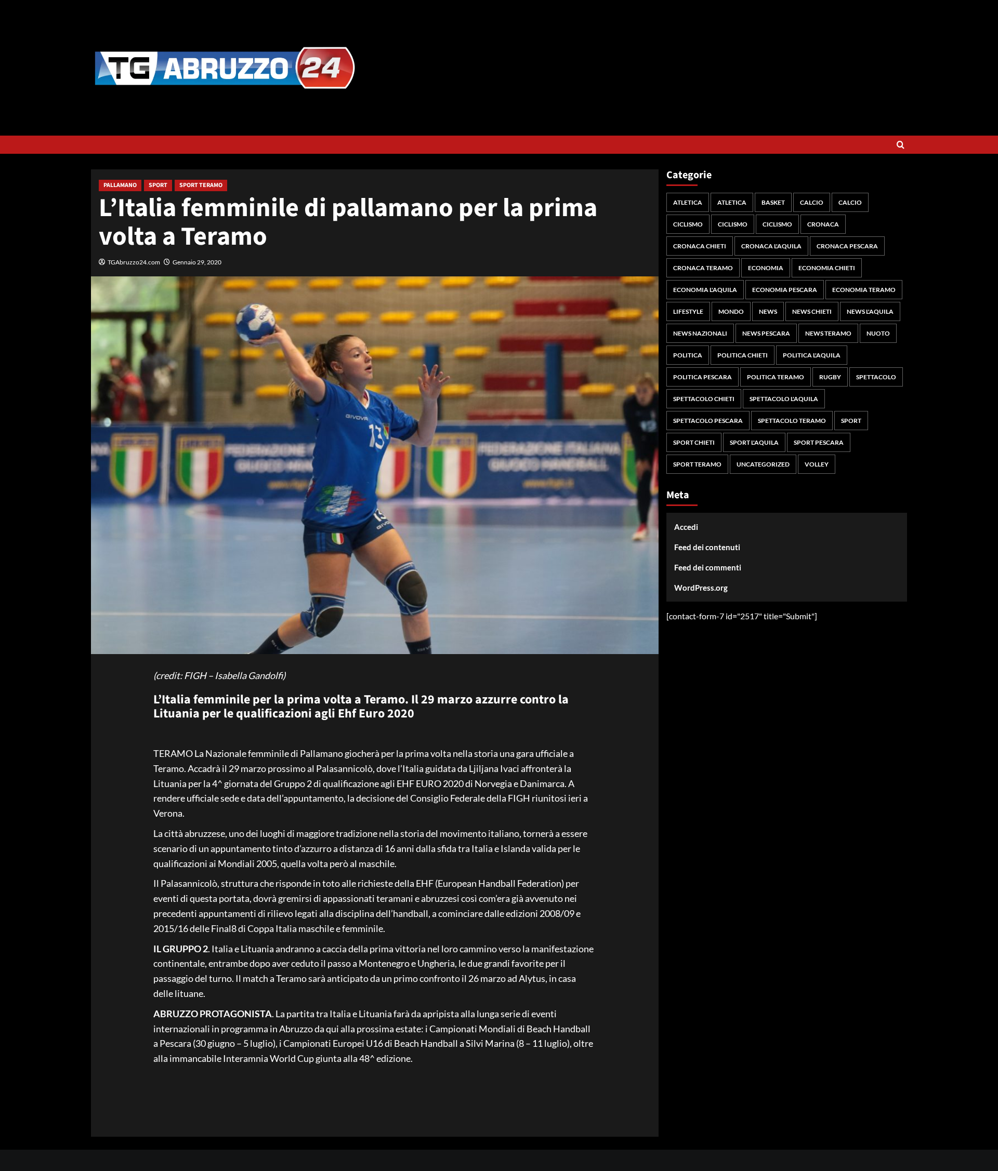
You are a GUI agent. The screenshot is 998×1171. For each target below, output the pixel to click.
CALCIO (811, 202)
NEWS (768, 311)
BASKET (773, 202)
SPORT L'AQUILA (754, 442)
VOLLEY (817, 464)
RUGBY (830, 377)
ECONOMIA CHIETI (826, 268)
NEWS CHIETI (812, 311)
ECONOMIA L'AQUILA (705, 290)
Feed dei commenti (707, 567)
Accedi (686, 526)
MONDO (731, 311)
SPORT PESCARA (819, 442)
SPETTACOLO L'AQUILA (784, 399)
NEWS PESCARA (766, 333)
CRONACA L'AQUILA (771, 246)
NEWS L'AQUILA (870, 311)
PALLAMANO (120, 185)
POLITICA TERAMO (775, 377)
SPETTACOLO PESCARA (708, 420)
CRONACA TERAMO (703, 268)
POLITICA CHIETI (742, 355)
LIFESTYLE (688, 311)
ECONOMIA (765, 268)
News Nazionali (700, 333)
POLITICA (687, 355)
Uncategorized (763, 464)
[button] (900, 145)
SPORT (158, 185)
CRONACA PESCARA (847, 246)
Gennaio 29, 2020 (197, 262)
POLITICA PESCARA (702, 377)
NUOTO (878, 333)
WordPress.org (701, 587)
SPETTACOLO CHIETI (703, 399)
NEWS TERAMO (828, 333)
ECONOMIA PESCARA (784, 290)
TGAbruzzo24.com (134, 262)
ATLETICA (687, 202)
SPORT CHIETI (694, 442)
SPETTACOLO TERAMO (792, 420)
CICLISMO (688, 224)
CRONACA (823, 224)
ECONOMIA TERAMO (864, 290)
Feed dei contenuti (707, 547)
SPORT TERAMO (200, 185)
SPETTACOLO (876, 377)
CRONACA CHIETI (699, 246)
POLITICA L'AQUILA (812, 355)
